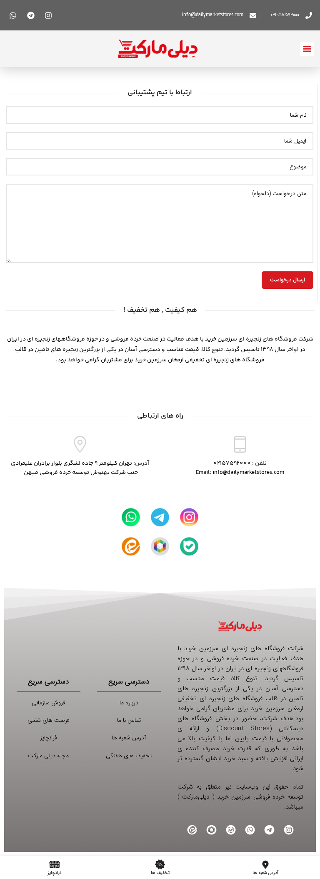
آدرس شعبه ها (129, 737)
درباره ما (129, 702)
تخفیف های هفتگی (129, 755)
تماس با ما (129, 720)
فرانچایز (48, 737)
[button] (307, 49)
